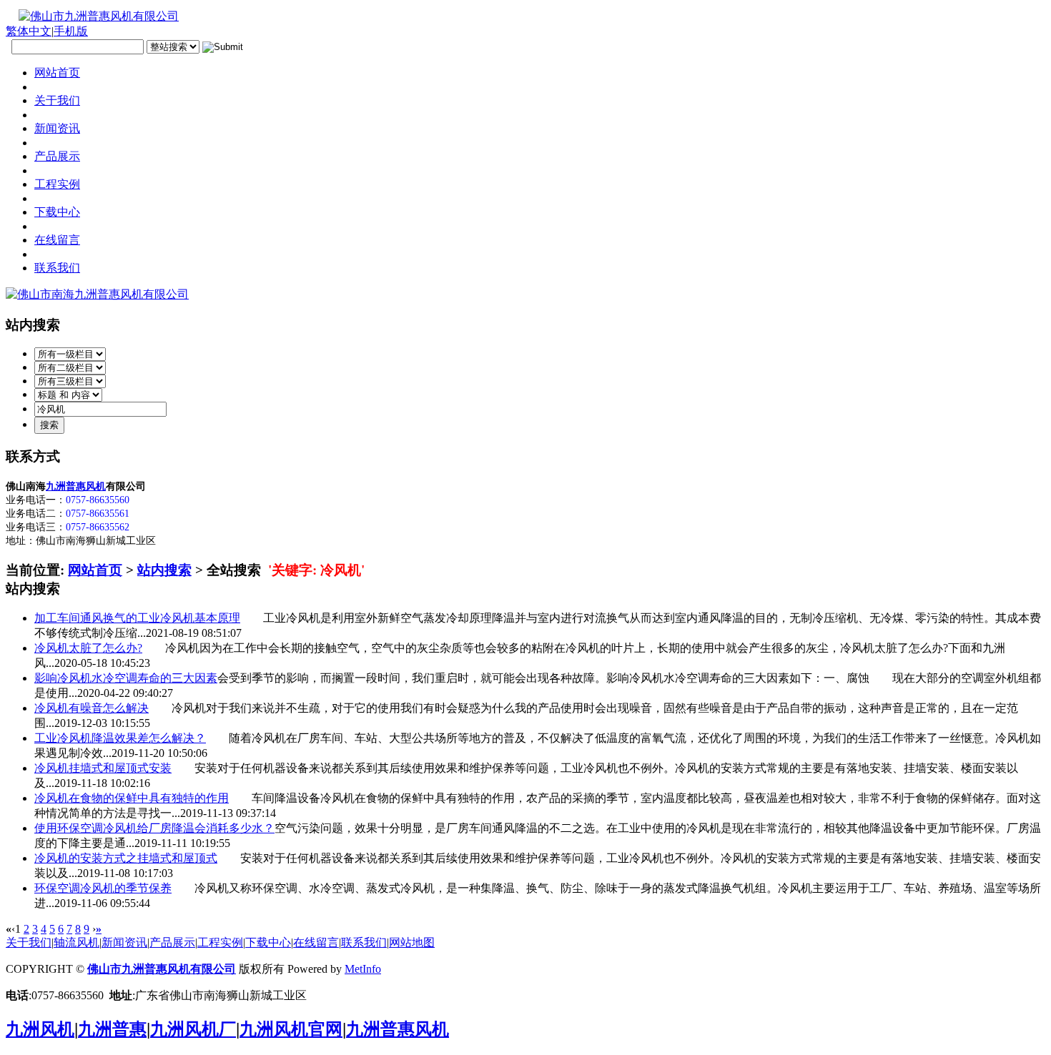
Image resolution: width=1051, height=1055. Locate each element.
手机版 (71, 31)
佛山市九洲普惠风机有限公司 (161, 969)
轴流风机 (76, 942)
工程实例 (220, 942)
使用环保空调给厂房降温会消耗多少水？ (154, 828)
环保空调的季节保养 (103, 888)
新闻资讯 (124, 942)
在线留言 (316, 942)
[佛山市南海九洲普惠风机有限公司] (97, 294)
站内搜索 (164, 570)
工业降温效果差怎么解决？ (120, 738)
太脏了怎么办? (88, 648)
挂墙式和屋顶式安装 (103, 768)
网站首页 (95, 570)
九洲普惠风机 (76, 486)
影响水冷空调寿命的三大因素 (125, 678)
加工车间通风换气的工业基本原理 (137, 618)
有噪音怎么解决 (91, 708)
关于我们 (28, 942)
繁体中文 (28, 31)
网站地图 (412, 942)
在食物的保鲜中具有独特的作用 (131, 798)
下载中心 (268, 942)
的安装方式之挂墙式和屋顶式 (125, 858)
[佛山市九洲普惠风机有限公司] (92, 16)
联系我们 (364, 942)
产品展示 (172, 942)
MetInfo (363, 969)
